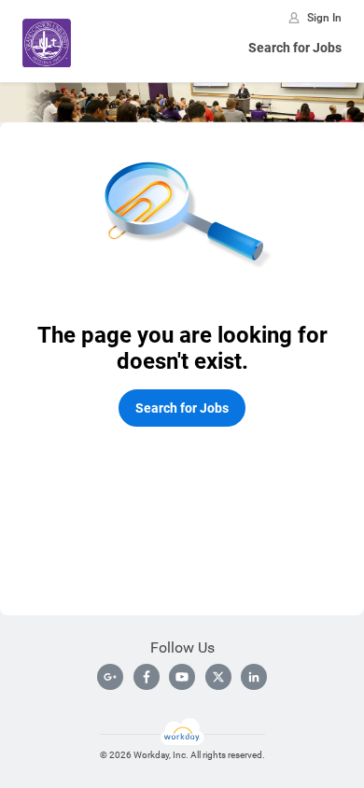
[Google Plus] (110, 677)
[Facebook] (146, 677)
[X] (218, 677)
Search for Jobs (295, 47)
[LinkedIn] (254, 677)
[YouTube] (182, 677)
